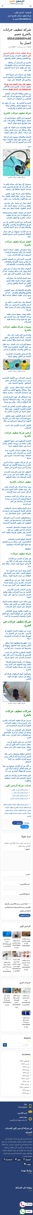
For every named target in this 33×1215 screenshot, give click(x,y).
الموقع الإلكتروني (24, 894)
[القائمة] (30, 6)
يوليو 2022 (25, 1090)
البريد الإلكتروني (24, 884)
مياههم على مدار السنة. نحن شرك (18, 84)
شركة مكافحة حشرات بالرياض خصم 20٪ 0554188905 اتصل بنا (26, 965)
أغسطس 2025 (24, 1061)
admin (29, 47)
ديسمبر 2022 (25, 1084)
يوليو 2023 (25, 1075)
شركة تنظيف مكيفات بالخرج (19, 798)
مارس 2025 (25, 1064)
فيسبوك (17, 823)
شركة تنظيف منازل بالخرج (19, 790)
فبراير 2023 (25, 1078)
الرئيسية (28, 12)
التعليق (27, 849)
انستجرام (8, 1159)
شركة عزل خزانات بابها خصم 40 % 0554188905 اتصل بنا (7, 1000)
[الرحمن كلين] (16, 2)
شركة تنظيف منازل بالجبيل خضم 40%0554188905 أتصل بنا (26, 1000)
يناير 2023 (26, 1081)
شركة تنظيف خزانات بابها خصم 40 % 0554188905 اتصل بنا (26, 1022)
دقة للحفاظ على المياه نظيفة (20, 89)
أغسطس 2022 (24, 1087)
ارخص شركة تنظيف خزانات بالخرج (18, 804)
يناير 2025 (26, 1067)
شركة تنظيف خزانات (20, 810)
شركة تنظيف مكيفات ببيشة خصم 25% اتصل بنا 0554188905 (7, 966)
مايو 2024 (26, 1073)
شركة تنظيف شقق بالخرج (20, 795)
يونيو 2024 (25, 1070)
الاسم (27, 874)
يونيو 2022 (25, 1093)
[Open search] (2, 6)
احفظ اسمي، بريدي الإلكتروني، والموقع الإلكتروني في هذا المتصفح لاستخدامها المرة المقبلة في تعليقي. (18, 907)
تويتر (24, 827)
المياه (10, 65)
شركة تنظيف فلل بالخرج (20, 792)
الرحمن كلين (19, 12)
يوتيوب (28, 1164)
